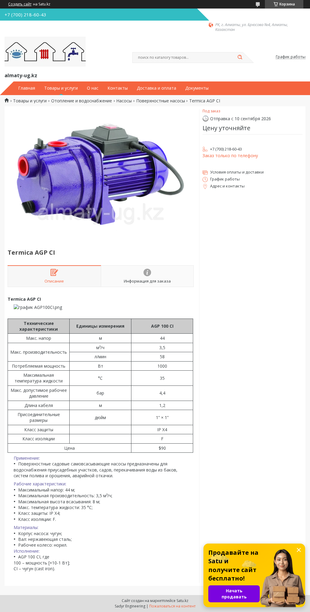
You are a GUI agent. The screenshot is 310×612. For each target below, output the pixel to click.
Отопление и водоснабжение (81, 101)
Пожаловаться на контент (172, 606)
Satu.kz (182, 600)
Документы (197, 88)
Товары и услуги (61, 88)
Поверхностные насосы (160, 101)
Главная (26, 88)
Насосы (124, 101)
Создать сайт (19, 4)
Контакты (117, 88)
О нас (92, 88)
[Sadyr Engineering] (45, 52)
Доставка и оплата (156, 88)
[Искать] (240, 57)
